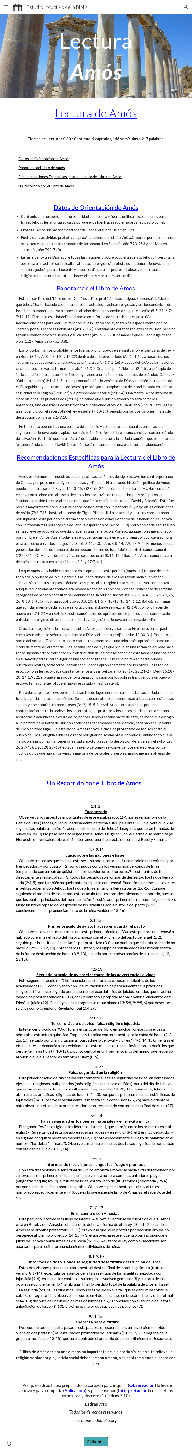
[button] (6, 7)
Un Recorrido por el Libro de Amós (46, 186)
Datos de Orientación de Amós (43, 159)
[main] (96, 56)
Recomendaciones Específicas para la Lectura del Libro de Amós (70, 177)
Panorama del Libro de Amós (41, 168)
